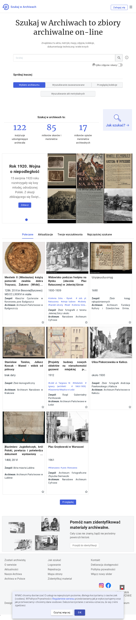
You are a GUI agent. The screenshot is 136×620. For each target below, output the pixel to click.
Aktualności (11, 569)
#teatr (67, 305)
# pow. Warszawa (69, 467)
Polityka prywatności (103, 569)
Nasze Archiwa (13, 574)
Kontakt (95, 560)
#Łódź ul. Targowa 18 (59, 383)
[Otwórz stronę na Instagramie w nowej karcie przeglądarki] (102, 585)
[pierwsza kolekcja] (26, 219)
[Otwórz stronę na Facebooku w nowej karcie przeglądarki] (109, 585)
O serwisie (10, 564)
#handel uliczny (55, 305)
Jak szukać (54, 560)
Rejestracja (54, 569)
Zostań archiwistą (15, 560)
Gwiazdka (43, 322)
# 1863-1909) (78, 386)
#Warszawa (54, 467)
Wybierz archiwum (28, 85)
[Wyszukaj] (119, 57)
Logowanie (54, 564)
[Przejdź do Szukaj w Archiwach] (22, 7)
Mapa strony (55, 574)
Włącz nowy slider (101, 574)
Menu (131, 7)
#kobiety (82, 301)
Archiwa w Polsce (14, 578)
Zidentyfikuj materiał (60, 578)
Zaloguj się (119, 7)
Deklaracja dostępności (104, 564)
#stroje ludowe (68, 301)
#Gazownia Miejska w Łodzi (61, 389)
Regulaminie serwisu (63, 598)
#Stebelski (78, 383)
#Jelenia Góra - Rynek (60, 298)
